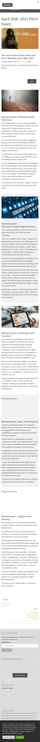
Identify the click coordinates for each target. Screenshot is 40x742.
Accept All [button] (20, 737)
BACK (32, 81)
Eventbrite (23, 61)
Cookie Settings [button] (8, 737)
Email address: (6, 642)
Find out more (20, 675)
